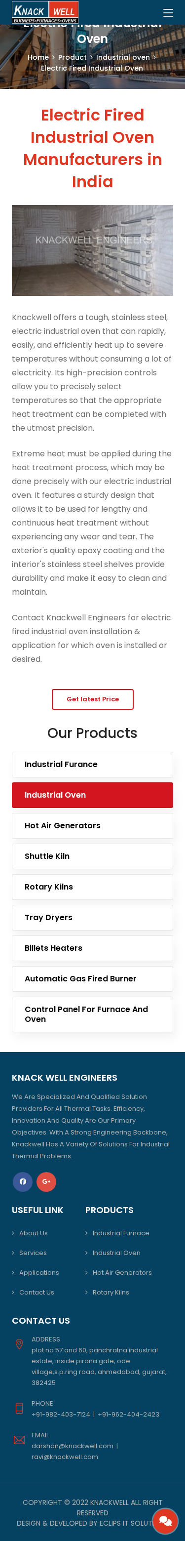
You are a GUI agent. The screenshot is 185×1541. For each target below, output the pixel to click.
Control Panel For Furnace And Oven (86, 1014)
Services (33, 1252)
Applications (39, 1272)
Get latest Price (93, 699)
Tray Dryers (49, 917)
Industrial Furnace (121, 1233)
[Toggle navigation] (168, 13)
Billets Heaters (53, 948)
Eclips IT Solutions (134, 1523)
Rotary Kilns (49, 886)
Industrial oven (123, 57)
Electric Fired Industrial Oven (92, 68)
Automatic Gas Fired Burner (81, 978)
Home (38, 57)
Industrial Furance (61, 764)
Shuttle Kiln (47, 856)
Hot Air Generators (63, 825)
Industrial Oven (55, 795)
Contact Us (36, 1292)
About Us (33, 1233)
